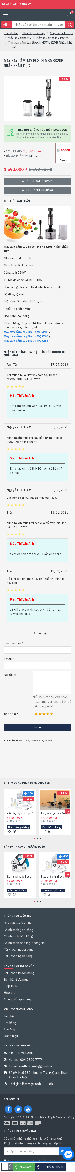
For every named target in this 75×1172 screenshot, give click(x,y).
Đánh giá (10, 714)
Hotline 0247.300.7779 (39, 181)
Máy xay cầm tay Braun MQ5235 (26, 340)
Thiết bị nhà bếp (33, 33)
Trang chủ (11, 33)
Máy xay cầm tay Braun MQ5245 (26, 336)
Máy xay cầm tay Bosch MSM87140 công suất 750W (55, 813)
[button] (7, 811)
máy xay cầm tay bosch (39, 740)
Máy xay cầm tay (19, 38)
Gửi (36, 727)
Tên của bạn (12, 643)
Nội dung (10, 675)
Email (8, 659)
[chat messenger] (67, 1155)
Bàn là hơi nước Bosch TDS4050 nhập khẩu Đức (21, 876)
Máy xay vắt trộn (61, 33)
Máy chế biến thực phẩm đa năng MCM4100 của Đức (21, 813)
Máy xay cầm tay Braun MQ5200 (26, 332)
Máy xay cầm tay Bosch (52, 38)
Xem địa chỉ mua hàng (39, 190)
